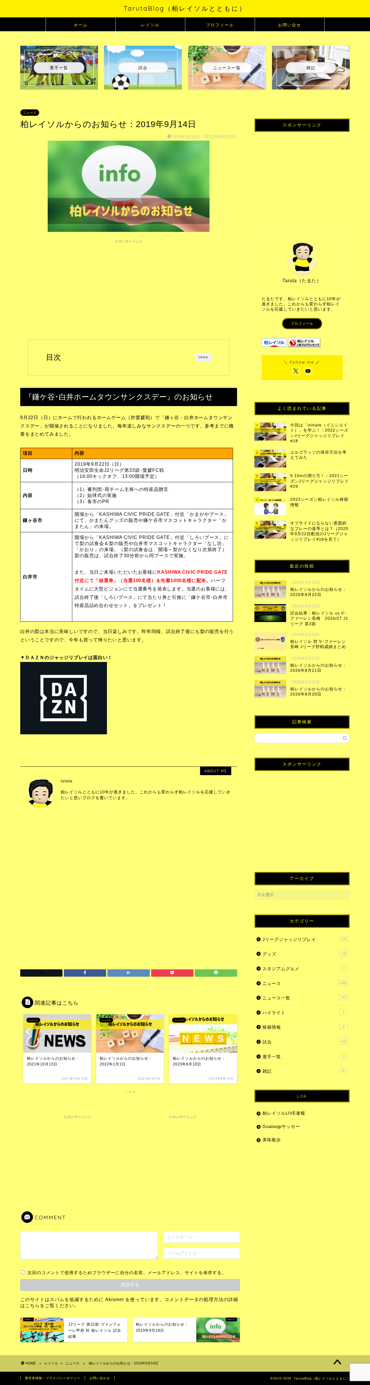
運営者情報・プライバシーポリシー (52, 1378)
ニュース (29, 112)
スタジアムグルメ (303, 968)
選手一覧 (303, 1056)
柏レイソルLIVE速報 (283, 1113)
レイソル (150, 24)
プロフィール (220, 24)
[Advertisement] (128, 286)
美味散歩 (271, 1139)
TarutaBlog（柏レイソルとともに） (185, 8)
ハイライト (303, 1012)
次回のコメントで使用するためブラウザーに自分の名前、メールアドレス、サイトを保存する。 (126, 1272)
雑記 (303, 1071)
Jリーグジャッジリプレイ (304, 939)
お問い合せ (289, 24)
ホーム (81, 24)
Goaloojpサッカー (281, 1126)
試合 (304, 1041)
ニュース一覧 (303, 997)
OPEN (203, 357)
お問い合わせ (99, 1378)
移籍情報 (303, 1027)
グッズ (303, 953)
